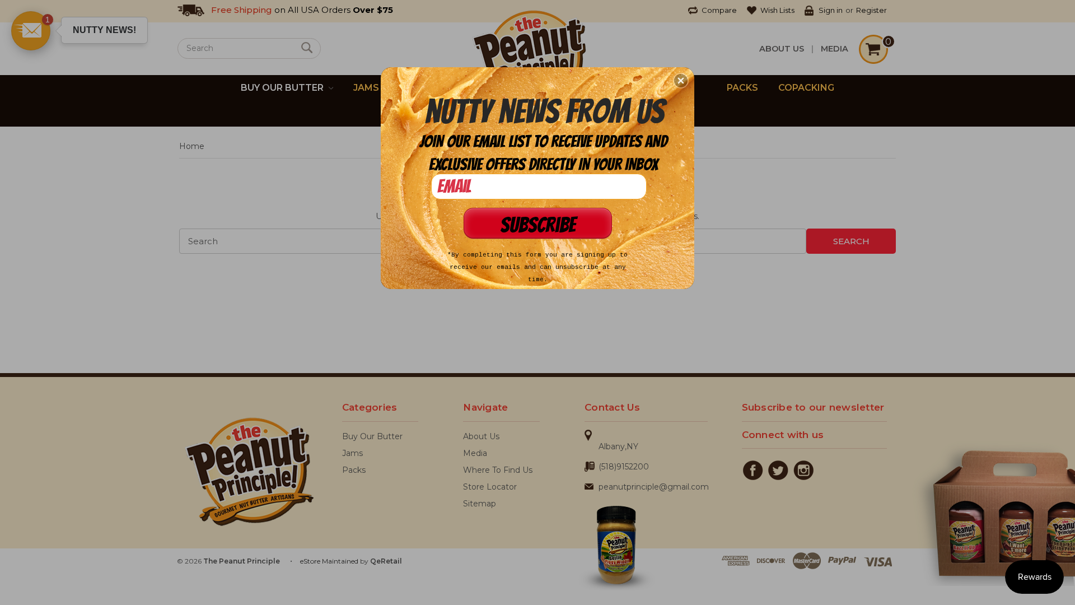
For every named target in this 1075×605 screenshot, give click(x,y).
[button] (681, 80)
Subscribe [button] (538, 224)
